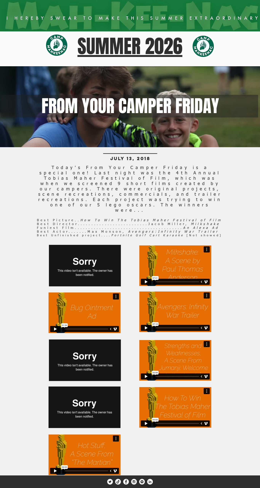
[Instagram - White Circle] (134, 482)
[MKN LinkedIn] (150, 482)
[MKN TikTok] (118, 482)
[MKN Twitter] (110, 482)
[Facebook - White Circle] (126, 482)
